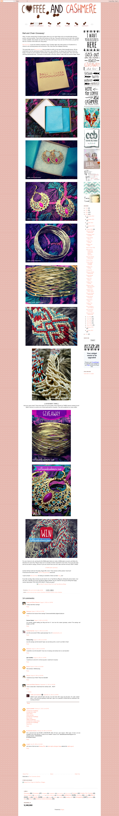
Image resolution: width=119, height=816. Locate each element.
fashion (38, 592)
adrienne (67, 795)
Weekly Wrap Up (50, 795)
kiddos (55, 797)
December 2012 (90, 216)
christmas (79, 795)
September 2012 (90, 226)
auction (28, 592)
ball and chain (33, 592)
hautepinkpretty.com (57, 633)
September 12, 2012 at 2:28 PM (50, 694)
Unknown (28, 611)
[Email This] (47, 590)
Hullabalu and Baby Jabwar (90, 290)
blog (59, 575)
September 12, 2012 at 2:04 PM (47, 684)
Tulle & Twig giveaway (43, 572)
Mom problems (60, 793)
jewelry (52, 592)
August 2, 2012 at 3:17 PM (38, 611)
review (55, 592)
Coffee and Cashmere (33, 590)
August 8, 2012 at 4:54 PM (37, 675)
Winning (59, 795)
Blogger (62, 809)
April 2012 (89, 323)
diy (29, 797)
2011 (86, 334)
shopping (60, 592)
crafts (86, 795)
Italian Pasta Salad (89, 300)
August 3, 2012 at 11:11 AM (41, 630)
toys (25, 799)
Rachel (28, 666)
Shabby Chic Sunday (89, 241)
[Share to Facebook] (51, 590)
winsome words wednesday (44, 799)
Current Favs (89, 260)
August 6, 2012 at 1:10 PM (40, 657)
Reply (27, 606)
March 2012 (90, 325)
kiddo (50, 797)
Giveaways (48, 592)
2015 (86, 208)
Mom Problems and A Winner (90, 307)
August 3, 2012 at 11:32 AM (40, 639)
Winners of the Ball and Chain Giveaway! (90, 286)
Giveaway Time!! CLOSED (90, 235)
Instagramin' (89, 270)
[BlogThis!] (48, 590)
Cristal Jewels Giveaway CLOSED (89, 263)
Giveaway (43, 592)
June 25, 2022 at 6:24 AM (36, 744)
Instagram (44, 793)
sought (28, 744)
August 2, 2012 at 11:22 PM (40, 620)
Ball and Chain (26, 44)
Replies (29, 692)
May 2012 (89, 321)
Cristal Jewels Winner (89, 238)
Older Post (77, 774)
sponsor (90, 797)
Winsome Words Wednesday (90, 231)
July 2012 (89, 316)
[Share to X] (50, 590)
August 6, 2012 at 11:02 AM (38, 648)
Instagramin (52, 793)
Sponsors (36, 795)
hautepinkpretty (30, 630)
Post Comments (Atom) (34, 776)
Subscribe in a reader (89, 373)
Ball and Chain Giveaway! (89, 310)
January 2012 (90, 330)
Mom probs (67, 793)
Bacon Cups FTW (90, 247)
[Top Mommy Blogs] (51, 584)
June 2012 (89, 319)
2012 (86, 214)
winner (31, 799)
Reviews (74, 793)
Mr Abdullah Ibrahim (31, 730)
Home (51, 774)
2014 (86, 210)
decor (93, 795)
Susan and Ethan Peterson (33, 602)
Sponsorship (42, 795)
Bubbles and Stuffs (89, 245)
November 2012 (90, 219)
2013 (86, 212)
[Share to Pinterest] (53, 590)
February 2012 (90, 327)
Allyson (28, 675)
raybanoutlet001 (30, 708)
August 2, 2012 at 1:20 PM (46, 602)
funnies (44, 797)
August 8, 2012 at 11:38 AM (36, 666)
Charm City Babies (89, 279)
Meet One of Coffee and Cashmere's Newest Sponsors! (89, 252)
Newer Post (25, 774)
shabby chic (69, 797)
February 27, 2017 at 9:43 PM (42, 708)
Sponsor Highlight (28, 795)
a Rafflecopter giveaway (51, 567)
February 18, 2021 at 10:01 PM (44, 730)
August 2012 (90, 229)
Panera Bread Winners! (89, 276)
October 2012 (90, 222)
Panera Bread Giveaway (89, 297)
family (35, 797)
